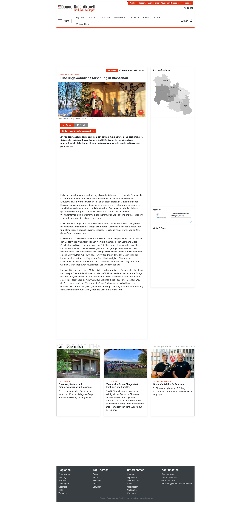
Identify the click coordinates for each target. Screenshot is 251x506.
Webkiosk (133, 3)
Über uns (131, 492)
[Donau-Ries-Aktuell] (76, 8)
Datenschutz (133, 480)
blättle (156, 17)
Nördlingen (63, 483)
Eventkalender (153, 3)
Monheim (62, 480)
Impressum (132, 477)
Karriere (131, 474)
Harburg (62, 477)
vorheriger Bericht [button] (163, 346)
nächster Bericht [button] (184, 346)
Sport (95, 474)
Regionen (80, 17)
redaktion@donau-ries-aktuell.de (176, 483)
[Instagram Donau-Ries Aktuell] (185, 7)
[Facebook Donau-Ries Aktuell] (188, 7)
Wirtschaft (105, 17)
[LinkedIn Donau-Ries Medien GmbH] (191, 7)
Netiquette (132, 489)
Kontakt (130, 483)
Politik (92, 17)
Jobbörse (143, 3)
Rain (60, 489)
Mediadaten (186, 3)
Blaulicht (134, 17)
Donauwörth (64, 474)
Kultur (146, 17)
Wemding (62, 492)
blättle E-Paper (159, 228)
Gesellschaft (120, 17)
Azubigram (165, 3)
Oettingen (62, 486)
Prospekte (175, 3)
